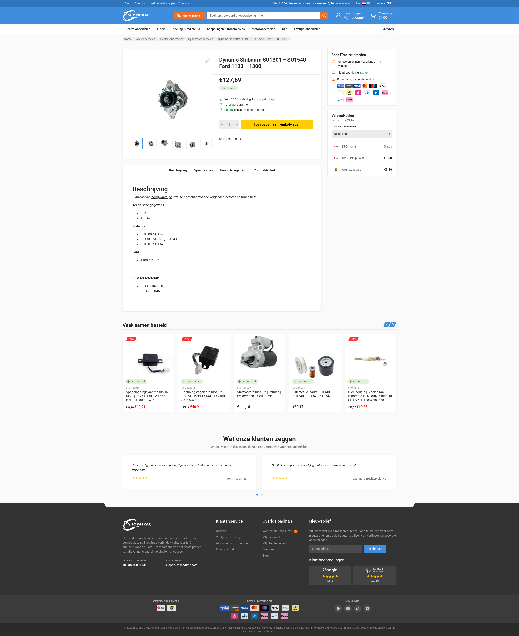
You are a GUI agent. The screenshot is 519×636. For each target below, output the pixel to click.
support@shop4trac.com (181, 565)
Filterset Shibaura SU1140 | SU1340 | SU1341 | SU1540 (312, 394)
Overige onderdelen (307, 29)
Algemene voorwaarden (232, 543)
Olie (284, 29)
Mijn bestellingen (274, 543)
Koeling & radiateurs (186, 29)
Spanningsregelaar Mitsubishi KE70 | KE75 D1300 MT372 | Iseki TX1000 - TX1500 (147, 396)
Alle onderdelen (145, 39)
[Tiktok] (357, 608)
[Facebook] (338, 608)
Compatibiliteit (264, 170)
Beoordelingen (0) (233, 170)
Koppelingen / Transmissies (226, 29)
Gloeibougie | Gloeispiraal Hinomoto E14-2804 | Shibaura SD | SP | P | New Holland (370, 396)
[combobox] (362, 134)
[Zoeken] (324, 15)
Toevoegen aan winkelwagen (277, 124)
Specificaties (203, 170)
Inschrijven (375, 549)
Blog (127, 3)
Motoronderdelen (263, 29)
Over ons (140, 3)
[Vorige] (386, 324)
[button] (257, 494)
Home (128, 39)
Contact (184, 3)
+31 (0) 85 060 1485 (135, 565)
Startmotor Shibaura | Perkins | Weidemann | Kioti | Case (259, 394)
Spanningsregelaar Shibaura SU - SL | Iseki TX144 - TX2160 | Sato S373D (203, 396)
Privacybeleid (225, 549)
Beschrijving (178, 170)
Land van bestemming (344, 126)
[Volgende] (392, 324)
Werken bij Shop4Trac (279, 531)
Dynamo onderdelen (200, 39)
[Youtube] (367, 608)
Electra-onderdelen (137, 29)
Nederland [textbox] (340, 133)
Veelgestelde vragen (162, 3)
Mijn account (271, 537)
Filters (161, 29)
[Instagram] (348, 608)
